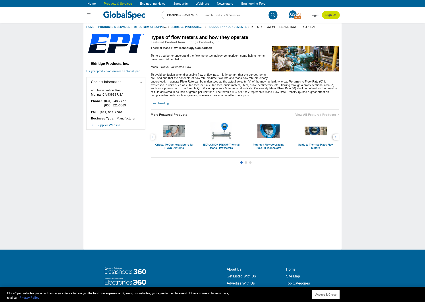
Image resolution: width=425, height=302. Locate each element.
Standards (180, 3)
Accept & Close (325, 294)
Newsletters (225, 3)
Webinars (202, 3)
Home (91, 3)
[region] (212, 294)
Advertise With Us (241, 283)
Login (315, 15)
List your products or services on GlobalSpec (113, 71)
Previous (153, 137)
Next (336, 137)
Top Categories (298, 283)
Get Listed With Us (241, 276)
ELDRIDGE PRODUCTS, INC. (189, 27)
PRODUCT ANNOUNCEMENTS (227, 27)
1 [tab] (241, 161)
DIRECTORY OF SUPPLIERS (152, 27)
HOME (90, 27)
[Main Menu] (89, 15)
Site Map (293, 276)
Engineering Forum (254, 3)
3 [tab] (250, 161)
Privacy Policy (29, 297)
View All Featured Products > (317, 114)
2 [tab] (246, 161)
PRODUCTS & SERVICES (114, 27)
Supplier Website (108, 125)
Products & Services (118, 3)
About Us (234, 269)
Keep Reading (160, 103)
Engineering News (152, 3)
